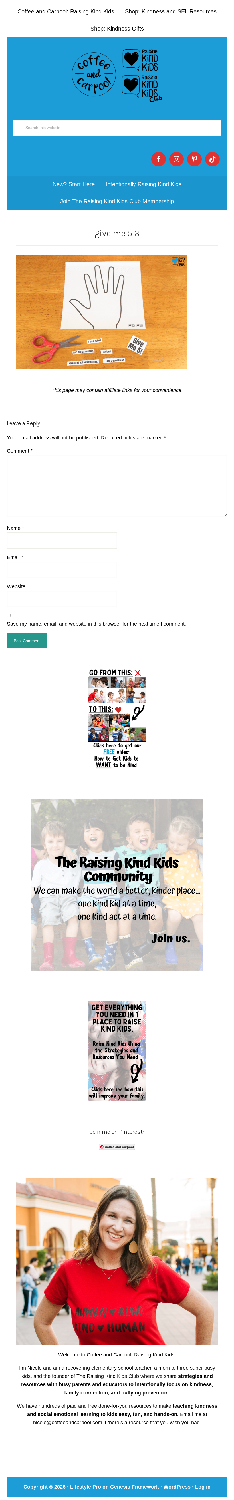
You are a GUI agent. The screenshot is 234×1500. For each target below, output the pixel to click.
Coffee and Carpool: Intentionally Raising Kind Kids (117, 74)
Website (16, 586)
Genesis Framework (134, 1487)
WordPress (177, 1487)
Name (15, 528)
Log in (203, 1487)
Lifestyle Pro (85, 1487)
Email (15, 557)
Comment (20, 451)
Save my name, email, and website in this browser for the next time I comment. (96, 624)
